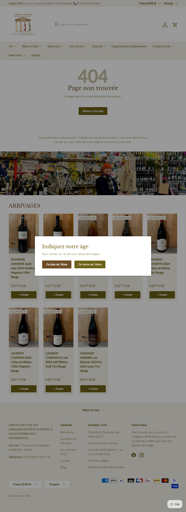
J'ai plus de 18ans (56, 264)
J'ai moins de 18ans (90, 264)
